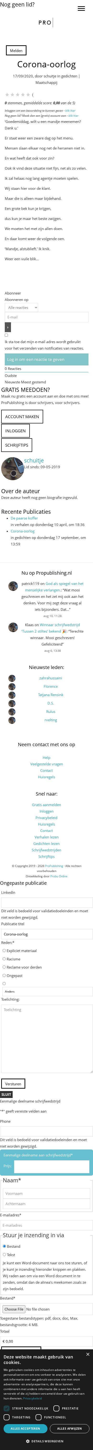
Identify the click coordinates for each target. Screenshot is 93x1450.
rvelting (51, 719)
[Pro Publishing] (46, 22)
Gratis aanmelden (46, 804)
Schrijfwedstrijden (46, 850)
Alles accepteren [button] (25, 1429)
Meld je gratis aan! (15, 10)
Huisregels (46, 776)
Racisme (13, 959)
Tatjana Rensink (50, 694)
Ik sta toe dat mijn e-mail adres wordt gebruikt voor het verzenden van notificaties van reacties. (44, 345)
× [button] (87, 1354)
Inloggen (47, 811)
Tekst (11, 1254)
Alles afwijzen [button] (69, 1429)
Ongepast (14, 975)
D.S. (50, 703)
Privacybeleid (46, 817)
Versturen (13, 1083)
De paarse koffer (24, 518)
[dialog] (46, 1399)
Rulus (50, 711)
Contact (46, 770)
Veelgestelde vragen (46, 764)
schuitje (34, 460)
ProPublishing (54, 866)
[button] (46, 1441)
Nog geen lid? (17, 4)
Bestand (13, 1246)
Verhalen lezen (47, 837)
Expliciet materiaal (22, 950)
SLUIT (6, 1094)
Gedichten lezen (46, 843)
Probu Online (58, 876)
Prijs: (8, 1165)
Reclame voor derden (24, 967)
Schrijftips (46, 856)
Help (46, 757)
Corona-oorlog (23, 531)
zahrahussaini (50, 678)
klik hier (70, 111)
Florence (51, 686)
